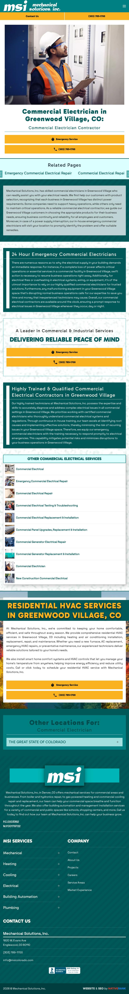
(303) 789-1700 (13, 952)
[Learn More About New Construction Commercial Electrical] (64, 578)
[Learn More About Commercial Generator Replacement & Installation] (64, 554)
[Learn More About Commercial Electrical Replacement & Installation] (64, 518)
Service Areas (76, 882)
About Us (73, 860)
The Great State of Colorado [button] (37, 742)
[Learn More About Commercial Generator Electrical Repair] (64, 542)
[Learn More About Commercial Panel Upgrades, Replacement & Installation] (64, 530)
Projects (73, 867)
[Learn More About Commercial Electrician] (64, 566)
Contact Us (32, 16)
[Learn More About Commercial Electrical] (64, 469)
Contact (73, 852)
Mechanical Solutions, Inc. (26, 933)
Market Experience (80, 890)
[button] (124, 6)
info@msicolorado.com (18, 960)
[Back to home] (32, 6)
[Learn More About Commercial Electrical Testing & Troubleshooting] (64, 505)
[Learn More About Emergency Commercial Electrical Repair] (64, 481)
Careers (72, 875)
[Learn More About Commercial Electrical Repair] (64, 493)
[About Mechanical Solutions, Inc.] (64, 775)
